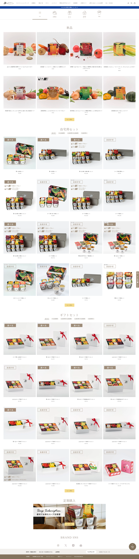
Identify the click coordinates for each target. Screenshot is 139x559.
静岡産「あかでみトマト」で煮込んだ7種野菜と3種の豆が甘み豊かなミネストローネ (86, 67)
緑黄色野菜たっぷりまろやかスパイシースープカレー (53, 110)
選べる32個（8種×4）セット (19, 256)
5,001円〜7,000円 (80, 319)
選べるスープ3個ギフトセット (53, 399)
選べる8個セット (53, 171)
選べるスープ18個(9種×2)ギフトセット (119, 399)
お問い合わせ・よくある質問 (96, 3)
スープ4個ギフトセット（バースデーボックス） (119, 483)
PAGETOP (132, 547)
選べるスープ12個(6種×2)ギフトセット (86, 399)
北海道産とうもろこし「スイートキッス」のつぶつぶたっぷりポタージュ (119, 67)
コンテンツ (54, 3)
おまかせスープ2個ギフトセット (53, 483)
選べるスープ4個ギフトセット (86, 357)
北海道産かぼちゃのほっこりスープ (119, 110)
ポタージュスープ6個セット (19, 298)
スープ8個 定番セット (119, 171)
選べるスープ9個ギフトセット (53, 357)
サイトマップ (68, 556)
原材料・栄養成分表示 (31, 552)
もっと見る (69, 119)
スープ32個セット (53, 256)
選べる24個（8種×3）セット (19, 213)
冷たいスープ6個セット (53, 298)
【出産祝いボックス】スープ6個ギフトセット (86, 483)
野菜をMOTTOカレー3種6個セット (86, 256)
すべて (54, 133)
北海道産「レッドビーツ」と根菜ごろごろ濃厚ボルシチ (53, 67)
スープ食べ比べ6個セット (53, 213)
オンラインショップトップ (23, 3)
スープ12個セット (86, 298)
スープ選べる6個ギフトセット (20, 357)
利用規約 (28, 556)
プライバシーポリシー (50, 556)
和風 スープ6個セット (119, 298)
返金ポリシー (60, 556)
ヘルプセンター (91, 552)
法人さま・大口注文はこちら (45, 552)
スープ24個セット (86, 213)
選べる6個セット (20, 171)
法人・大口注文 (109, 3)
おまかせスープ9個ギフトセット (19, 399)
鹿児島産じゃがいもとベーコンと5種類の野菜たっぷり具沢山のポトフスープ (86, 111)
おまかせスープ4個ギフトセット (86, 441)
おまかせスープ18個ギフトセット (19, 483)
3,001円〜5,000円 (73, 133)
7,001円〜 (84, 133)
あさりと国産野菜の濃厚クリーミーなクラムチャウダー (19, 67)
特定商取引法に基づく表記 (38, 556)
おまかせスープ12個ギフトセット (53, 441)
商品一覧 (41, 3)
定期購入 (34, 3)
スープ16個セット (119, 213)
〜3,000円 (62, 133)
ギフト (47, 3)
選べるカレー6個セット (119, 256)
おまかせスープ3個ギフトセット (119, 441)
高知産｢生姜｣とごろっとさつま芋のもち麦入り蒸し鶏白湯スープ (19, 110)
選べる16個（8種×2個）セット (86, 171)
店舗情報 (75, 3)
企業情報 (57, 552)
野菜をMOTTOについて (65, 3)
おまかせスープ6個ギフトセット (119, 357)
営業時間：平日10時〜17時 (104, 552)
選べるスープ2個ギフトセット (20, 441)
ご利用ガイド (83, 3)
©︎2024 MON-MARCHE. (78, 556)
